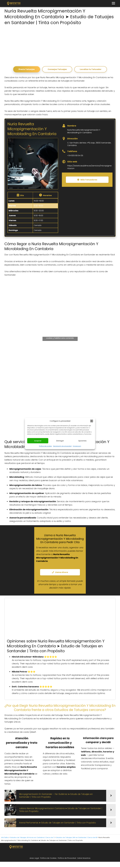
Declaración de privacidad (62, 446)
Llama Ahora (61, 572)
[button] (91, 421)
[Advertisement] (60, 45)
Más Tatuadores (88, 179)
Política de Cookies (48, 858)
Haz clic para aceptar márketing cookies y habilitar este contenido (60, 336)
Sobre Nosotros (83, 858)
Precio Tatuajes (27, 69)
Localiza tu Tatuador (90, 69)
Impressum (77, 446)
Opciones (82, 440)
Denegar (60, 440)
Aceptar (37, 440)
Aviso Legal (34, 858)
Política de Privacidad (67, 858)
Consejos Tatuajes (57, 69)
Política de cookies (45, 446)
